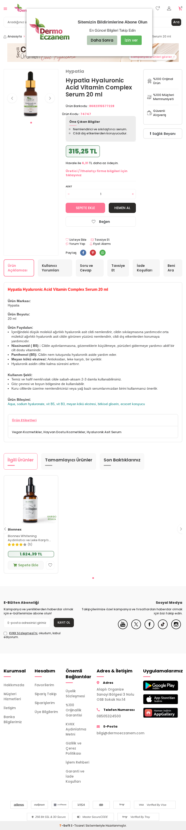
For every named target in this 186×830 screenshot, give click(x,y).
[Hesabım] (169, 9)
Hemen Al (122, 207)
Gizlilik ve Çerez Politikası (73, 748)
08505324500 (109, 716)
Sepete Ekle (85, 207)
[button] (31, 123)
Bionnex (15, 530)
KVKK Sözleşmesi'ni (23, 633)
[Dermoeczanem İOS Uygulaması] (155, 699)
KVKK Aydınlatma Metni (76, 729)
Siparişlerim (45, 702)
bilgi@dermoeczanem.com (116, 733)
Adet (69, 186)
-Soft (65, 825)
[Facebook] (149, 628)
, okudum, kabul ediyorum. (32, 635)
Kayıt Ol (64, 622)
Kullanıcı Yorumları (50, 268)
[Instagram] (176, 628)
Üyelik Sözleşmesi (75, 694)
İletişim (10, 708)
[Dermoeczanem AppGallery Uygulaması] (155, 713)
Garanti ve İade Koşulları (75, 776)
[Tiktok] (163, 628)
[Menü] (5, 8)
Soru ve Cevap (86, 268)
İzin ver (131, 40)
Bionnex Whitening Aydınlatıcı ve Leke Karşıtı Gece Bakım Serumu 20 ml (28, 538)
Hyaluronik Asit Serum (104, 432)
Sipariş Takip (46, 694)
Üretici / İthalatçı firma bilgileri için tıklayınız (96, 173)
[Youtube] (123, 628)
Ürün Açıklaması (17, 268)
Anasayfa (15, 36)
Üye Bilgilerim (46, 711)
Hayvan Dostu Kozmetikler (64, 432)
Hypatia (75, 71)
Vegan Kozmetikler (27, 432)
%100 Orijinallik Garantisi (74, 710)
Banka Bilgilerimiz (13, 719)
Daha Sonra (102, 40)
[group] (31, 93)
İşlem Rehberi (77, 762)
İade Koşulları (144, 268)
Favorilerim (44, 685)
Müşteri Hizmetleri (12, 696)
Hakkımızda (14, 685)
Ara (176, 22)
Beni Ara (171, 268)
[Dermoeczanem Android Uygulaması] (155, 686)
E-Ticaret (78, 825)
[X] (136, 628)
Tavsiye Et (102, 240)
